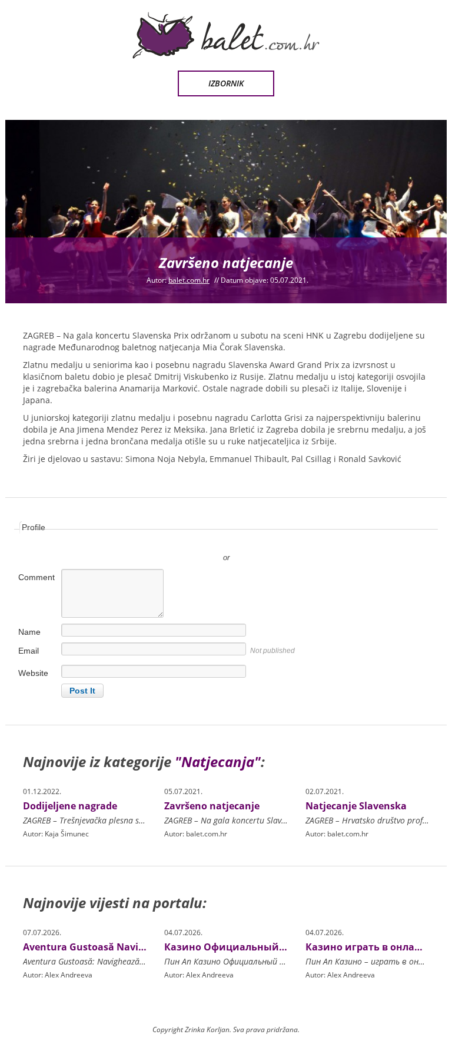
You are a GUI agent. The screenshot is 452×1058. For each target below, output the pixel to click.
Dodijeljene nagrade (70, 805)
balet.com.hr (189, 280)
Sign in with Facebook (279, 540)
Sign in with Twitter (173, 540)
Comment (36, 577)
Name (29, 632)
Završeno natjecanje (212, 805)
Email (28, 650)
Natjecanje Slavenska (356, 805)
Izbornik (226, 83)
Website (33, 673)
